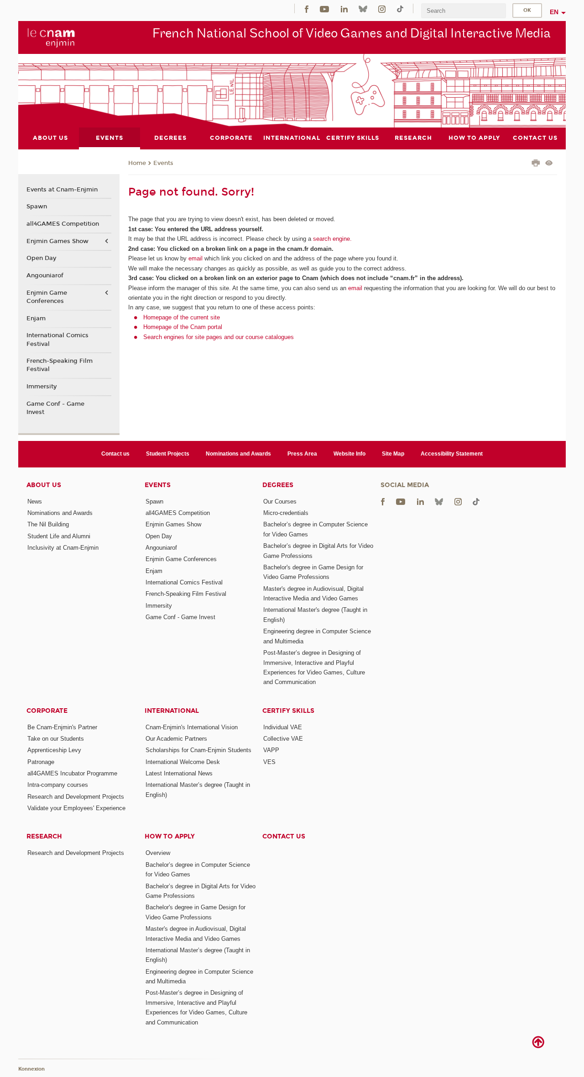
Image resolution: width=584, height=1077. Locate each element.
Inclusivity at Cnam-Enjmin (63, 547)
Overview (158, 852)
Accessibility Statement (452, 454)
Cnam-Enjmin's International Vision (192, 727)
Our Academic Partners (176, 738)
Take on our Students (55, 738)
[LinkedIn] (344, 8)
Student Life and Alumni (58, 536)
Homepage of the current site (181, 317)
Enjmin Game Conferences (46, 297)
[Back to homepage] (51, 37)
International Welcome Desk (183, 762)
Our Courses (280, 501)
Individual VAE (282, 727)
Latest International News (179, 773)
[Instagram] (382, 8)
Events (163, 163)
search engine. (331, 238)
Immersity (41, 386)
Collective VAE (283, 738)
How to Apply (170, 836)
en (554, 12)
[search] (463, 10)
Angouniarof (44, 275)
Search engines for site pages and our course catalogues (218, 337)
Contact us (115, 454)
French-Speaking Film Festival (59, 365)
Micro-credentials (285, 512)
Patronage (40, 762)
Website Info (349, 454)
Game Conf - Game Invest (55, 408)
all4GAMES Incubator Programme (72, 773)
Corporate (47, 711)
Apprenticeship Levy (54, 750)
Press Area (302, 454)
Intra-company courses (57, 784)
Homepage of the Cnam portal (182, 327)
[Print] (536, 164)
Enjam (36, 318)
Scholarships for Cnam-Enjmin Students (198, 750)
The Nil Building (48, 524)
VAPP (271, 750)
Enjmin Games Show (57, 241)
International (172, 711)
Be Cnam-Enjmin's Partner (62, 727)
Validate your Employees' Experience (76, 808)
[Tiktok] (400, 8)
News (34, 501)
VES (269, 762)
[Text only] (549, 163)
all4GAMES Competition (62, 224)
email (195, 258)
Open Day (41, 258)
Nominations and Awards (238, 454)
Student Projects (167, 454)
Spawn (36, 206)
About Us (43, 485)
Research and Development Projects (75, 796)
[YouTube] (324, 8)
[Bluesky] (363, 8)
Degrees (277, 485)
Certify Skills (288, 711)
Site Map (393, 454)
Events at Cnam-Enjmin (62, 189)
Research (44, 836)
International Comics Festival (57, 339)
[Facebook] (306, 8)
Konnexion (31, 1069)
